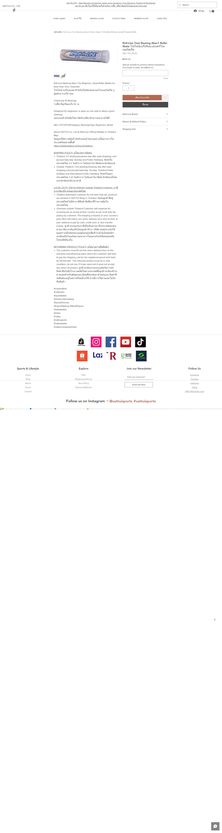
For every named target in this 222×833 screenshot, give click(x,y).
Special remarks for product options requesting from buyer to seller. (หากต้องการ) (143, 66)
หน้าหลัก (58, 32)
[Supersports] (141, 356)
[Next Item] (214, 619)
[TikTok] (140, 342)
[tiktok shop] (81, 342)
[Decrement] (125, 88)
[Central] (111, 356)
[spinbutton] (128, 88)
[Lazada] (97, 356)
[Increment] (132, 88)
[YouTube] (125, 342)
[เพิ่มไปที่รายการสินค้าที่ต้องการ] (165, 97)
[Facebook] (111, 342)
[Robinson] (126, 356)
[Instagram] (96, 342)
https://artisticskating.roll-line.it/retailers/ (73, 146)
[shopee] (82, 356)
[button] (212, 11)
